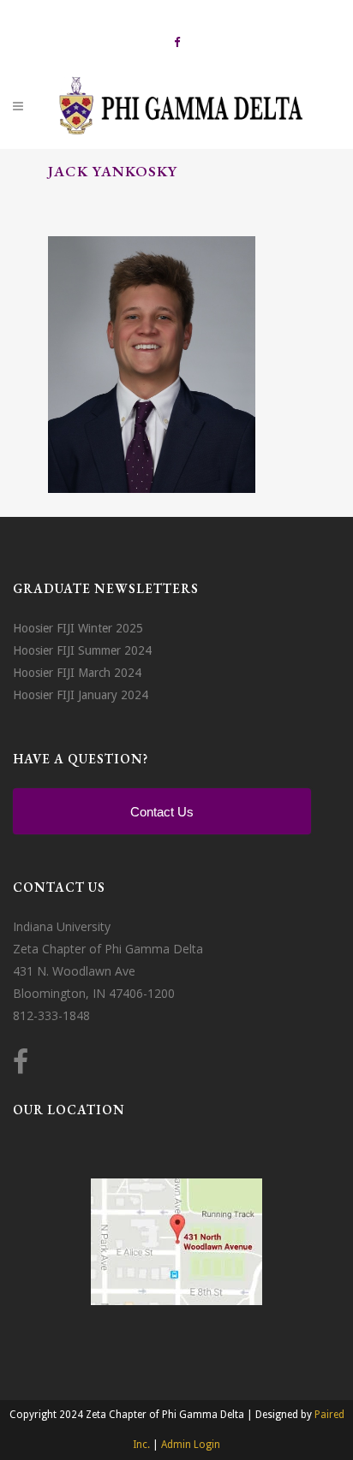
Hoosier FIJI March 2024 (77, 673)
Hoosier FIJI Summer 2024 (82, 650)
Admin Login (190, 1445)
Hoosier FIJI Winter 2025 (78, 628)
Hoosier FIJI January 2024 (80, 695)
